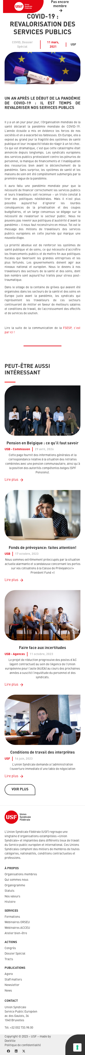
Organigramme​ (15, 885)
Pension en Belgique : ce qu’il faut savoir (42, 443)
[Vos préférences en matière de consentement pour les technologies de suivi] (77, 1047)
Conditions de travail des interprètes (42, 752)
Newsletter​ (12, 985)
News (8, 990)
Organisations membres (21, 874)
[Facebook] (8, 1051)
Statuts (9, 890)
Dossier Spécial (15, 953)
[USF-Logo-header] (23, 6)
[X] (23, 1051)
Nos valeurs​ (12, 896)
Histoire (10, 901)
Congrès (10, 948)
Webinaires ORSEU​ (17, 922)
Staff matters (13, 979)
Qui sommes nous (16, 879)
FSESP (67, 328)
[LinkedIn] (16, 1051)
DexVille (10, 1040)
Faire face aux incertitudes (42, 648)
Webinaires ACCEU (17, 927)
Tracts (9, 959)
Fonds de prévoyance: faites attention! (42, 548)
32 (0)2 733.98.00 (22, 1027)
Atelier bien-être (16, 933)
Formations (12, 916)
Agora (9, 974)
